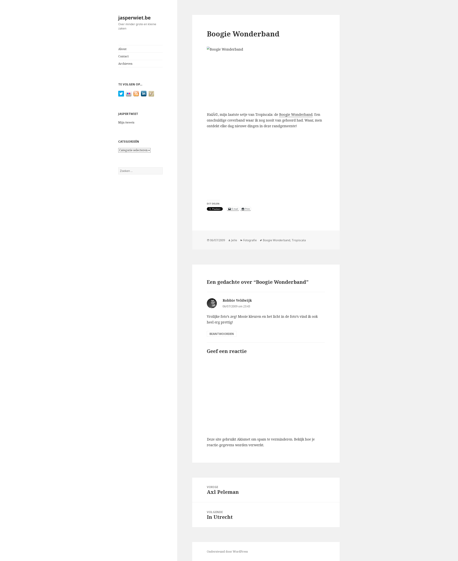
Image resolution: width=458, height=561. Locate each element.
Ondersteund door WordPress (227, 551)
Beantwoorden (221, 334)
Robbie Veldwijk (237, 300)
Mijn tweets (126, 122)
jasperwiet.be (134, 17)
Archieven (125, 64)
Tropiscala (299, 240)
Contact (123, 56)
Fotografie (250, 240)
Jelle (234, 240)
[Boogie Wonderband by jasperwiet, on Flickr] (266, 76)
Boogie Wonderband (296, 114)
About (122, 49)
